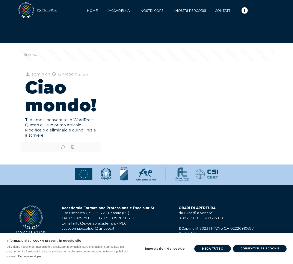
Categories (56, 55)
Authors (114, 55)
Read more (87, 147)
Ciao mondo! (60, 96)
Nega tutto (212, 248)
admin (38, 74)
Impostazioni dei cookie (165, 248)
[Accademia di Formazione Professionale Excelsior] (37, 8)
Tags (87, 55)
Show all (263, 55)
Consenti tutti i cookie (259, 248)
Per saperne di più (29, 256)
